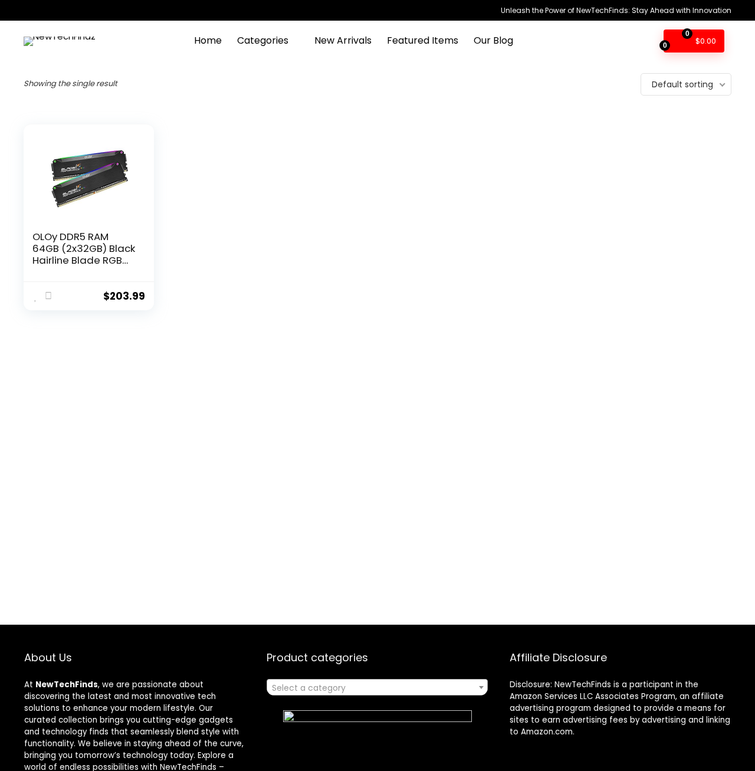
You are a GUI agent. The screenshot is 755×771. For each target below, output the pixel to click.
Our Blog (493, 40)
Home (208, 40)
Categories (262, 40)
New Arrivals (343, 40)
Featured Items (422, 40)
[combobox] (377, 687)
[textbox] (377, 688)
